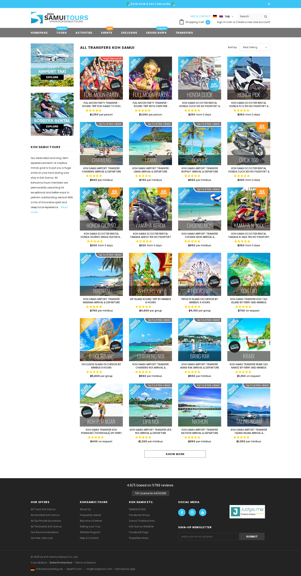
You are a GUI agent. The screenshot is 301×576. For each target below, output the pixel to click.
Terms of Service (85, 562)
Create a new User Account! (253, 22)
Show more (175, 454)
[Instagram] (192, 512)
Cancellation (39, 562)
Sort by (232, 47)
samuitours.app (125, 569)
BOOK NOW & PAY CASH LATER (150, 4)
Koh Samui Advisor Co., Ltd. (61, 557)
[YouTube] (202, 512)
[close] (269, 3)
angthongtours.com (99, 569)
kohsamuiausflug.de (48, 569)
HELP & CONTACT (200, 16)
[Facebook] (182, 512)
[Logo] (63, 18)
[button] (94, 110)
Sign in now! (225, 22)
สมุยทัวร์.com (74, 569)
